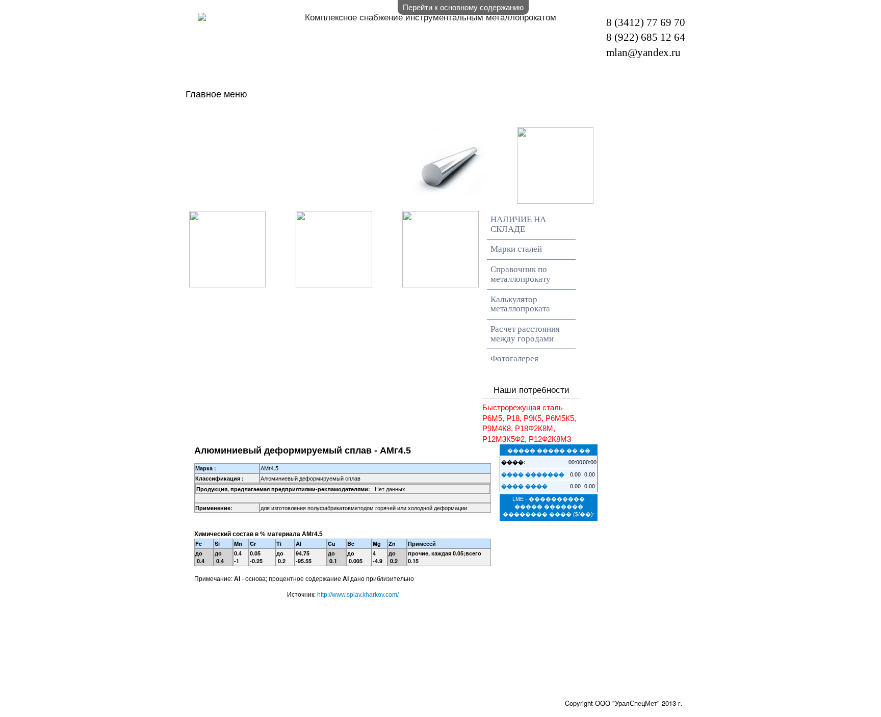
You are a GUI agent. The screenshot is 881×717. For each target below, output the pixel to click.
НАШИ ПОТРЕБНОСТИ (565, 117)
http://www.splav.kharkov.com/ (358, 594)
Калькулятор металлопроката (520, 304)
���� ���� (524, 486)
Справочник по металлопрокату (520, 274)
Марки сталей (516, 249)
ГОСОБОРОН (255, 136)
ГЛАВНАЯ (246, 117)
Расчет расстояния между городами (525, 333)
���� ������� (532, 474)
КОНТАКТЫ (366, 136)
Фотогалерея (514, 358)
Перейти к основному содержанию (463, 7)
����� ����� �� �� (548, 450)
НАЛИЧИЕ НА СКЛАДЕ (384, 117)
